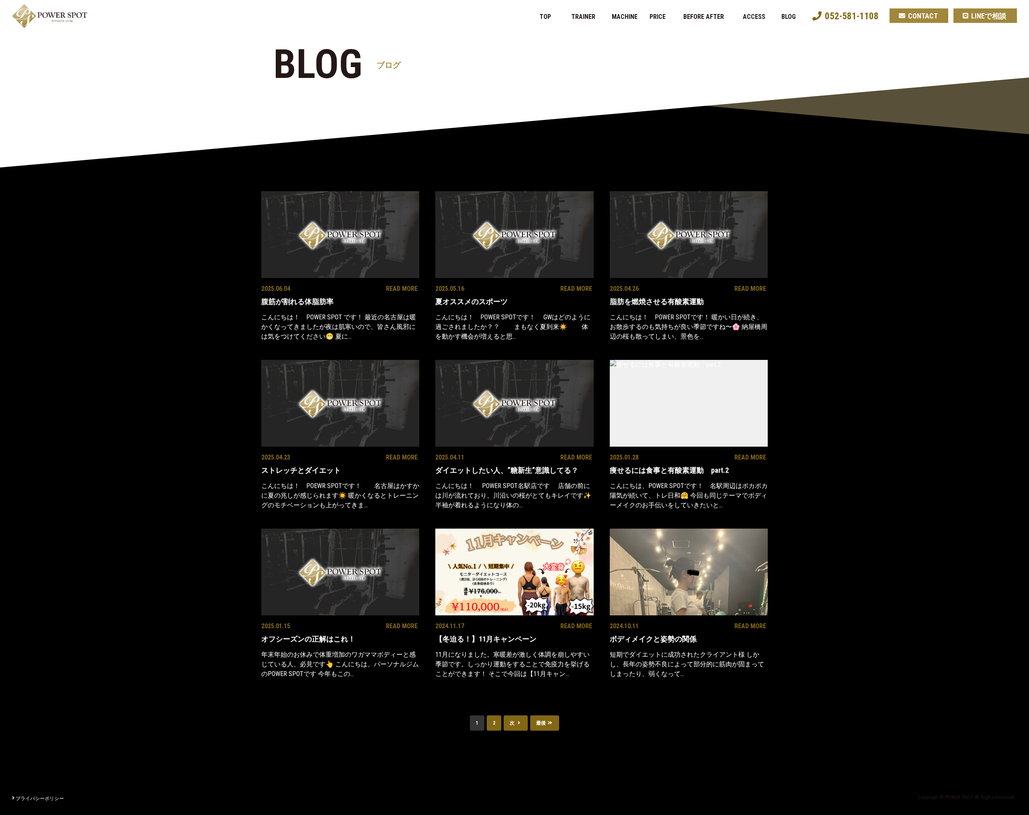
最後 (541, 723)
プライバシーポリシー (40, 798)
